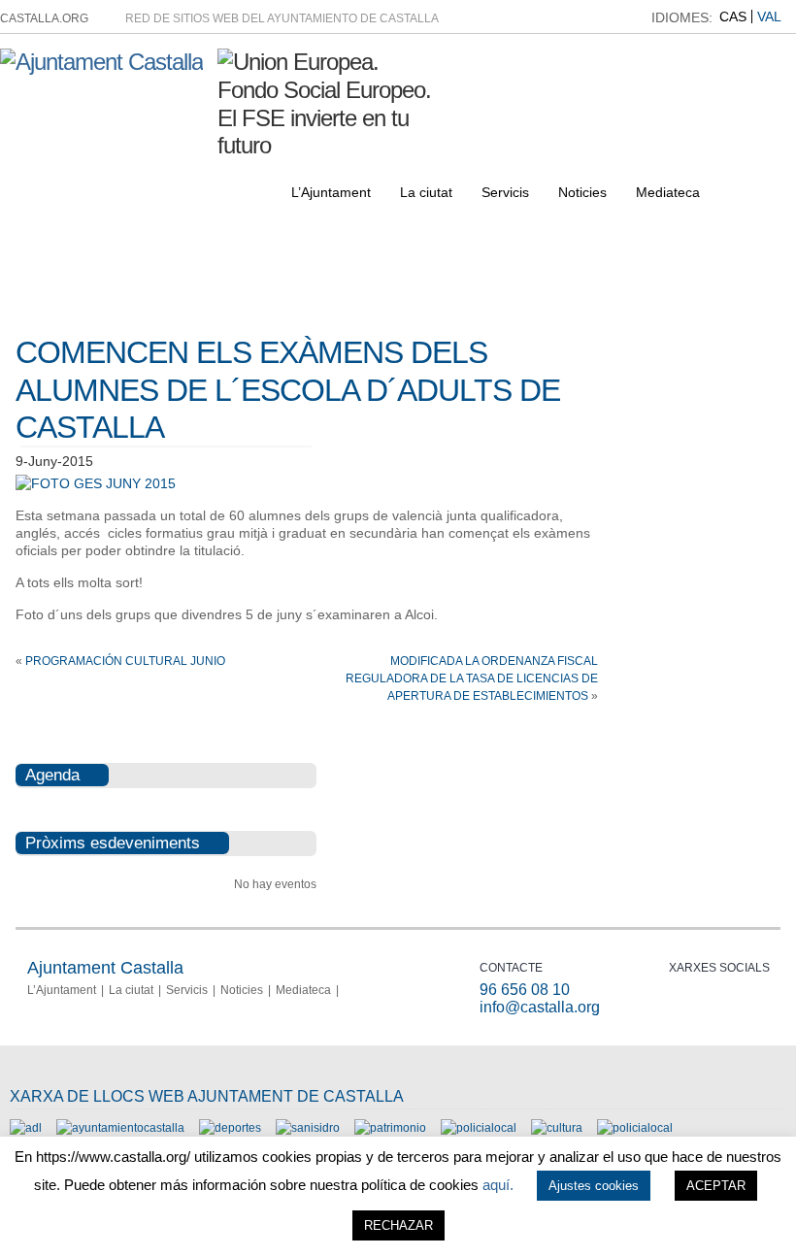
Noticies (582, 192)
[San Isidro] (308, 1128)
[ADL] (26, 1128)
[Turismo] (635, 1128)
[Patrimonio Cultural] (390, 1128)
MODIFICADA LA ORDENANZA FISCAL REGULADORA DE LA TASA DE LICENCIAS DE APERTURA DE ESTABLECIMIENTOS (472, 678)
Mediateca (668, 192)
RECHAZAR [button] (398, 1225)
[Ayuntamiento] (120, 1128)
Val (769, 16)
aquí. (498, 1184)
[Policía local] (478, 1128)
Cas (732, 16)
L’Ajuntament (331, 192)
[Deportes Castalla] (230, 1128)
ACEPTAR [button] (716, 1185)
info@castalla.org (540, 1007)
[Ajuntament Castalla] (101, 62)
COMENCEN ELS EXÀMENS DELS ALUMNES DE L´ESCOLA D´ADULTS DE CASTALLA (288, 390)
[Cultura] (556, 1128)
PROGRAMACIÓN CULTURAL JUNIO (125, 661)
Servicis (505, 192)
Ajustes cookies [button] (593, 1185)
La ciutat (426, 192)
